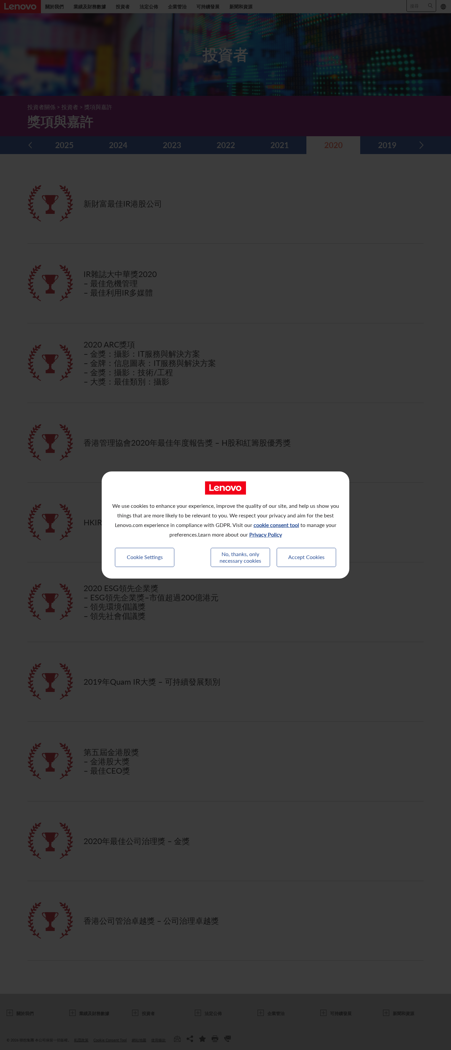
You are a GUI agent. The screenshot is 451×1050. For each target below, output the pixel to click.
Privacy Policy (265, 534)
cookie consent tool (276, 525)
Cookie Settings (145, 557)
